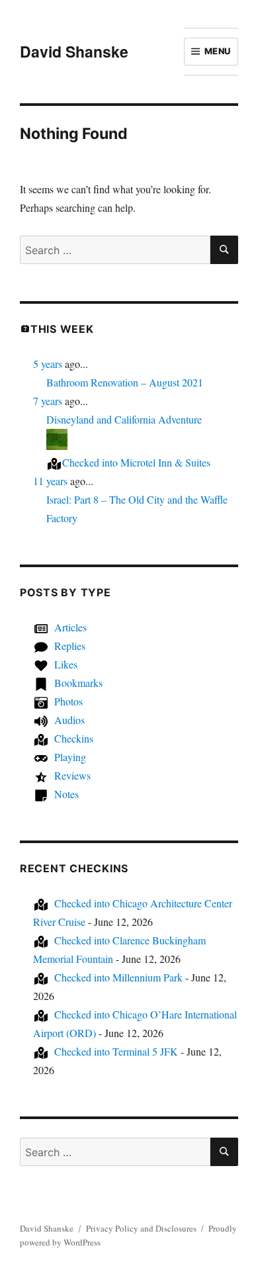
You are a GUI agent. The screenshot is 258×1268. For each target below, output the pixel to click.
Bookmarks (78, 683)
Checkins (73, 738)
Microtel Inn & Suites (136, 462)
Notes (66, 794)
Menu (217, 51)
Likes (65, 664)
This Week (62, 329)
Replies (69, 646)
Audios (69, 720)
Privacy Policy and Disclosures (141, 1228)
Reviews (72, 775)
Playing (70, 757)
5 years (47, 364)
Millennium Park (118, 977)
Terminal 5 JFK (116, 1051)
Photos (68, 701)
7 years (47, 401)
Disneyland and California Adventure (124, 419)
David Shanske (74, 51)
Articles (70, 627)
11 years (50, 481)
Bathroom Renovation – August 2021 (124, 382)
